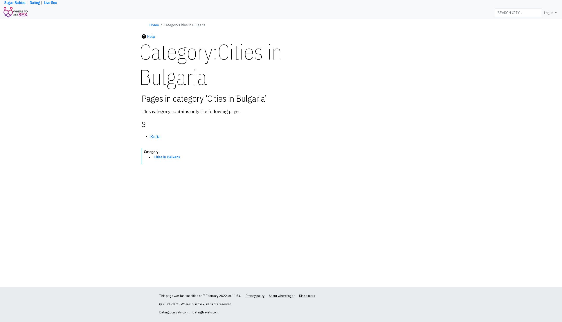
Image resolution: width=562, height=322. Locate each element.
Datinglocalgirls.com (173, 312)
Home (154, 25)
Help (151, 36)
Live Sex (50, 2)
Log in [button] (549, 13)
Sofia (155, 136)
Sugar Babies (14, 2)
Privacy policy (255, 296)
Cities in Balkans (167, 157)
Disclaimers (307, 296)
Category (151, 152)
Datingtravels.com (205, 312)
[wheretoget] (16, 13)
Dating (35, 2)
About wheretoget (282, 296)
